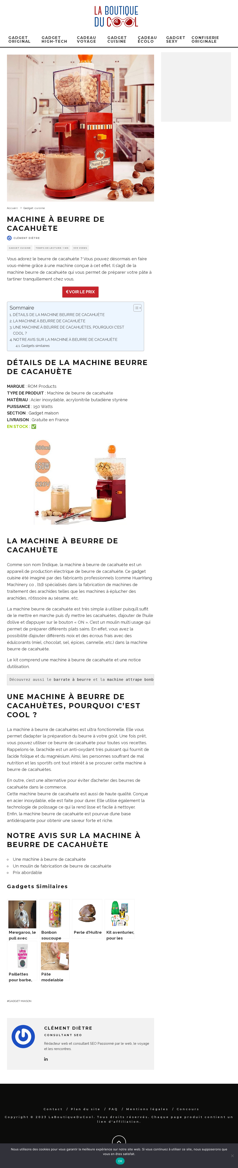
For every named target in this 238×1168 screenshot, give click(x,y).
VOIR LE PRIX (81, 291)
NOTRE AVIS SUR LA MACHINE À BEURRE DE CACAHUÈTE (65, 339)
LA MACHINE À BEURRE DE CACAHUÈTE (49, 321)
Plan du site (86, 1109)
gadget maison (20, 1001)
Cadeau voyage (86, 40)
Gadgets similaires (35, 346)
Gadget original (19, 40)
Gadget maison (44, 413)
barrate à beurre (72, 680)
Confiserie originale (205, 40)
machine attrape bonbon (132, 680)
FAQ (113, 1109)
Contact (53, 1109)
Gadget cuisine (117, 40)
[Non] (232, 1155)
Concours (188, 1109)
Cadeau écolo (147, 40)
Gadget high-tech (54, 40)
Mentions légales (147, 1109)
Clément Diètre (26, 238)
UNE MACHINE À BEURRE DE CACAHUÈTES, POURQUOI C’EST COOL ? (68, 330)
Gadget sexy (176, 40)
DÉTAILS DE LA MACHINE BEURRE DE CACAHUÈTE (59, 315)
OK (120, 1161)
